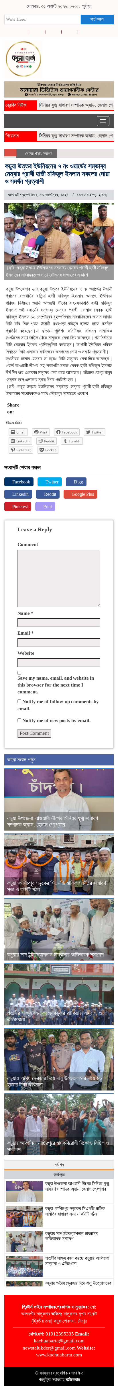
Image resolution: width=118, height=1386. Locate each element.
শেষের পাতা (33, 153)
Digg (78, 481)
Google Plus (82, 494)
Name (25, 613)
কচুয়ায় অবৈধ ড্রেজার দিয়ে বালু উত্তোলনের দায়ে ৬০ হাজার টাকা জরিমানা (78, 1285)
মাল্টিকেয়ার (73, 1379)
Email (25, 633)
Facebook (20, 481)
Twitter (51, 481)
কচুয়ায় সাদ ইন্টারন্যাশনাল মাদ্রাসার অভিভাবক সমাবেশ (55, 954)
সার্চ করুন (97, 19)
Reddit (49, 494)
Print (47, 506)
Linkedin (20, 494)
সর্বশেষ (47, 153)
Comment (27, 544)
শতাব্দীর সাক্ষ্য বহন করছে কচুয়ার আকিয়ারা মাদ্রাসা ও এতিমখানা (77, 1260)
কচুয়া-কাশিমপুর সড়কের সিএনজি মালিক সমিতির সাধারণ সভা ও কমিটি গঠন (75, 1211)
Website (25, 653)
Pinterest (19, 506)
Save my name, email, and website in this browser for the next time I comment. (55, 685)
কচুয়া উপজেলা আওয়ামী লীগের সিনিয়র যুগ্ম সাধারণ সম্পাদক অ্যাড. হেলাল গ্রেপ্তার (52, 821)
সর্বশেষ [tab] (59, 1165)
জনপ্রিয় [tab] (59, 1174)
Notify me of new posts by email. (56, 720)
